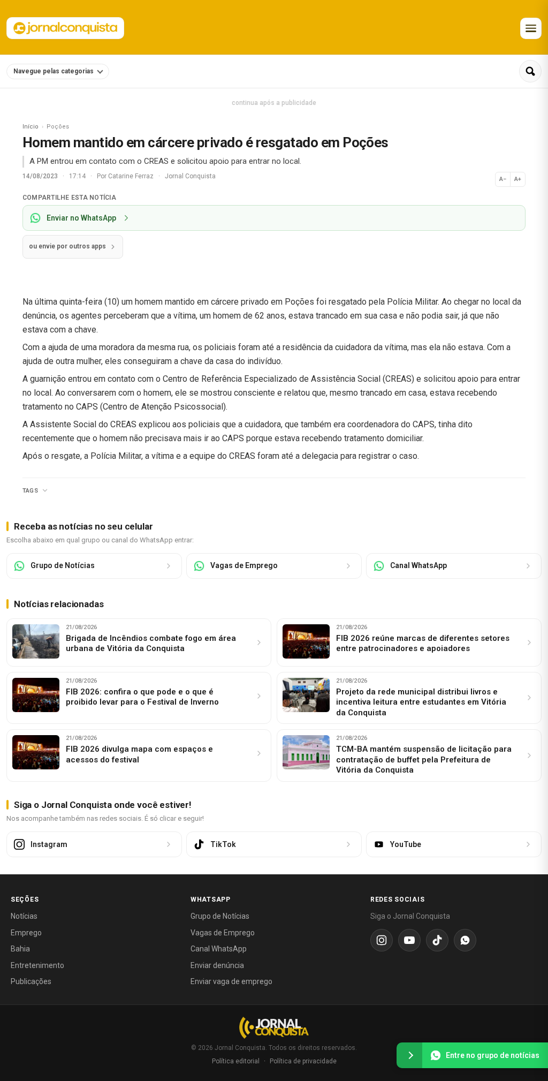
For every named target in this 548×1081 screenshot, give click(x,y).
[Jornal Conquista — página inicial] (274, 1028)
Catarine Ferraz (131, 176)
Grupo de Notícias (220, 916)
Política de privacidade (303, 1061)
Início (30, 126)
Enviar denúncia (217, 965)
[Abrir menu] (531, 28)
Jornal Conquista (190, 176)
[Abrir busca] (530, 71)
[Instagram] (381, 940)
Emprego (26, 932)
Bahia (20, 948)
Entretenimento (37, 965)
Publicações (31, 981)
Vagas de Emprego (223, 932)
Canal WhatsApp (219, 948)
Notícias (24, 916)
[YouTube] (409, 940)
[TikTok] (437, 940)
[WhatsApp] (465, 940)
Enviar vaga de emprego (231, 981)
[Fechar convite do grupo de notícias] (409, 1055)
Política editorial (236, 1061)
